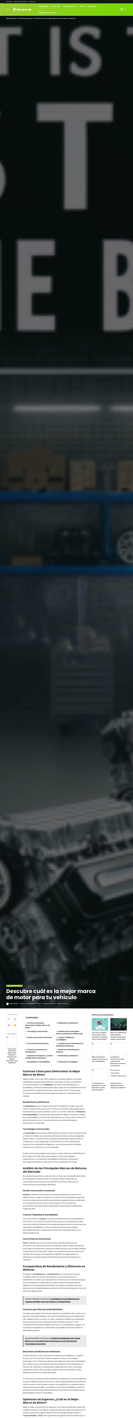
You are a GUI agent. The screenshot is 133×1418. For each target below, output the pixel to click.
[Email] (14, 1025)
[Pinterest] (8, 1025)
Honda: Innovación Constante (39, 1037)
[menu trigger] (9, 9)
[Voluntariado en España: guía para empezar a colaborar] (118, 1075)
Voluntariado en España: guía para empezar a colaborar (118, 1085)
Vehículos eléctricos (14, 986)
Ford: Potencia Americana (38, 1043)
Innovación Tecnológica (68, 1062)
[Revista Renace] (24, 10)
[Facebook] (8, 1019)
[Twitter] (14, 1019)
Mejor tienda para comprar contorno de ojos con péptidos (99, 1059)
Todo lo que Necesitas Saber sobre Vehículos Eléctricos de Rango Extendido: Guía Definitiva (12, 1056)
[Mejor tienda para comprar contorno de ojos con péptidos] (100, 1048)
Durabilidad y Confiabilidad (38, 1062)
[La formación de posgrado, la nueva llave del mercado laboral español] (100, 1075)
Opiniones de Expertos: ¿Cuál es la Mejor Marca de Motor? (39, 1057)
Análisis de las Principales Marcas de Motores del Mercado (69, 1032)
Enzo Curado (13, 1003)
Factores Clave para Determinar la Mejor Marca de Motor (37, 1025)
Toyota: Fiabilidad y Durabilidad (65, 1038)
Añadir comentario (63, 1003)
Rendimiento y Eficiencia (68, 1023)
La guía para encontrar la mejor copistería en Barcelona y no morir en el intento (118, 1061)
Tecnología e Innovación (37, 1031)
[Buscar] (125, 9)
